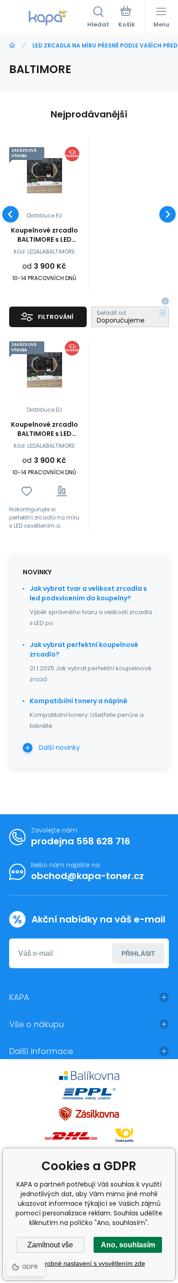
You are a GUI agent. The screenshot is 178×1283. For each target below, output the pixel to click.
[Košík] (126, 17)
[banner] (48, 17)
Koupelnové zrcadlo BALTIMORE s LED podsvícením (44, 235)
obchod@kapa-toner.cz (87, 875)
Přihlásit (138, 953)
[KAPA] (12, 45)
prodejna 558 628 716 (80, 841)
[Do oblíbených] (26, 491)
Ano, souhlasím (128, 1245)
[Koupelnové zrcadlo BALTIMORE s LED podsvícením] (44, 175)
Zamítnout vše (50, 1245)
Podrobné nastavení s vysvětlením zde (89, 1263)
